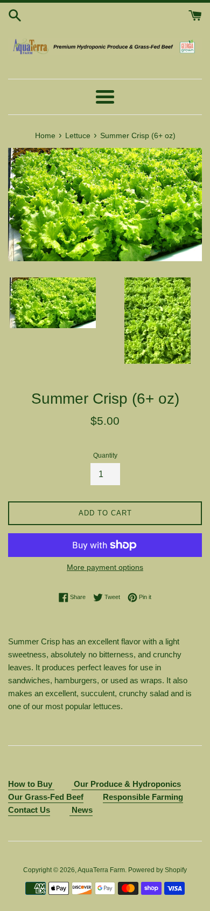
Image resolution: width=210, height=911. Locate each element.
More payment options (105, 567)
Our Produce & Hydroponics (127, 783)
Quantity (105, 455)
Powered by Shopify (157, 870)
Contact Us (29, 809)
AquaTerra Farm (101, 870)
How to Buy (31, 783)
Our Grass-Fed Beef (45, 796)
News (81, 809)
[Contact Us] (73, 784)
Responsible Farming (143, 796)
